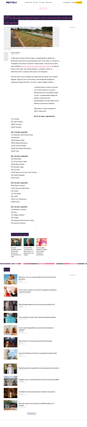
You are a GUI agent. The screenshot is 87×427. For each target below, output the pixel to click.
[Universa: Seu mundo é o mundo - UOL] (11, 2)
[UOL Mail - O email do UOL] (67, 2)
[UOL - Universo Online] (18, 2)
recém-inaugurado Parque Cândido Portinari (36, 66)
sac (64, 2)
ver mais (30, 413)
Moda (43, 8)
